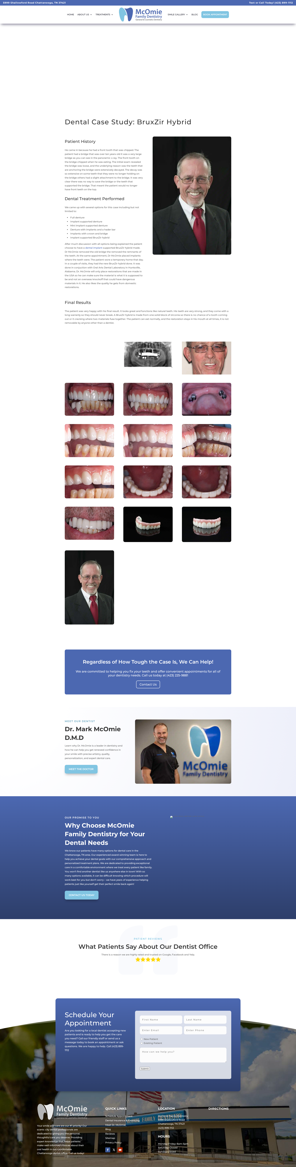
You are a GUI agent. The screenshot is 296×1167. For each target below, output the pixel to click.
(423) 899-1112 (284, 2)
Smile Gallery (176, 14)
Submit (145, 1068)
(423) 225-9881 (177, 675)
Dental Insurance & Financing (122, 1120)
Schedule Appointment (118, 1116)
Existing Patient (153, 1043)
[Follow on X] (113, 1149)
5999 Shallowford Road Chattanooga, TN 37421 (34, 2)
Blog (194, 14)
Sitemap (110, 1138)
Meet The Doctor (81, 769)
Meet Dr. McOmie (115, 1124)
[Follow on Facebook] (107, 1149)
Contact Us (148, 684)
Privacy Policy (113, 1142)
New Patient (151, 1039)
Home (70, 14)
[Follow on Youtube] (120, 1149)
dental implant (93, 247)
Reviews (110, 1133)
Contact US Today (82, 895)
